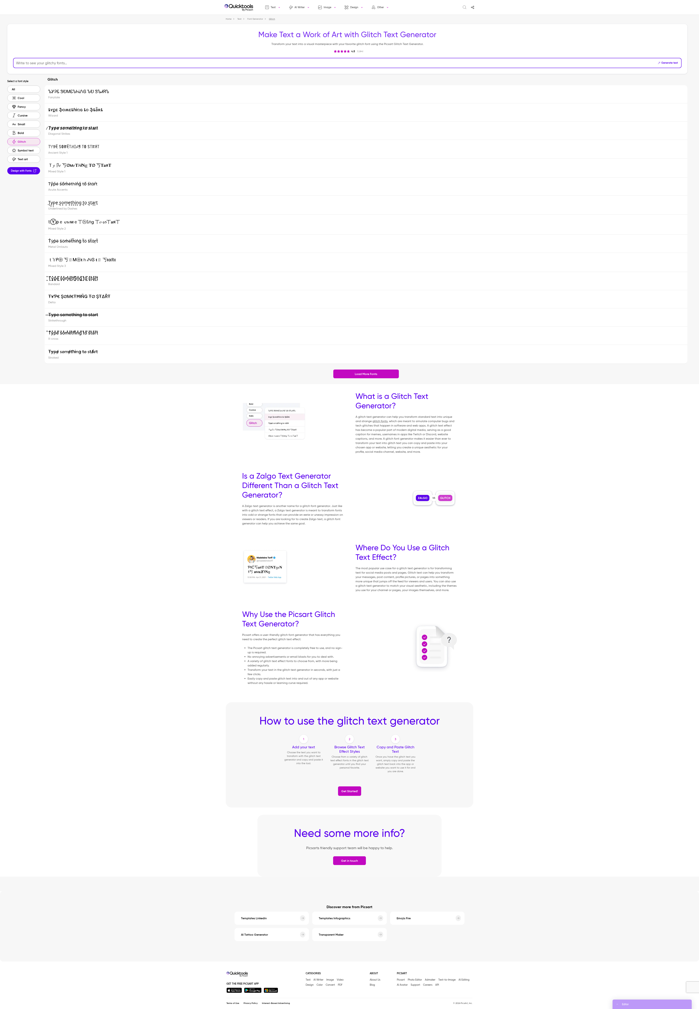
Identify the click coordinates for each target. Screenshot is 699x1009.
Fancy (22, 106)
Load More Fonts (366, 374)
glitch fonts (380, 421)
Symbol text (26, 150)
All (13, 89)
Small (21, 124)
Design (354, 7)
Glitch (22, 141)
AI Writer (300, 7)
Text (273, 7)
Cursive (22, 115)
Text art (23, 159)
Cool (21, 98)
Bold (21, 133)
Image (327, 7)
